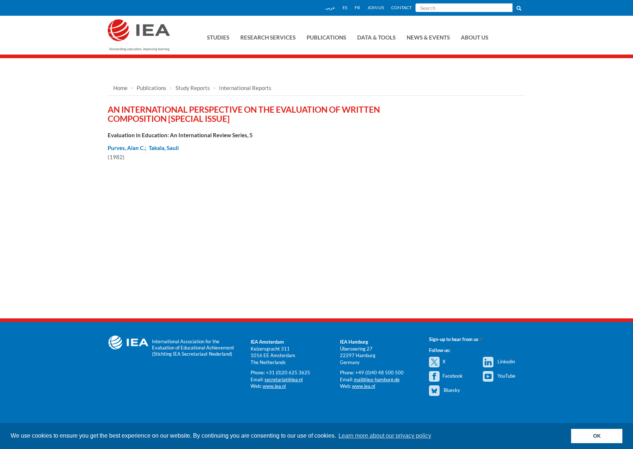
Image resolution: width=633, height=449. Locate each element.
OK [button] (597, 436)
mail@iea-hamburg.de (377, 379)
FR (357, 7)
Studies (218, 37)
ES (345, 7)
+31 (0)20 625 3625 (288, 372)
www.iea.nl (274, 386)
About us (474, 37)
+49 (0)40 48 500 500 (379, 372)
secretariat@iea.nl (283, 379)
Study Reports (192, 88)
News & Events (428, 37)
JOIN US (375, 7)
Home (120, 88)
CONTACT (401, 7)
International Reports (245, 88)
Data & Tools (376, 37)
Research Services (268, 37)
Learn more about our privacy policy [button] (384, 436)
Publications (326, 37)
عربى (330, 7)
